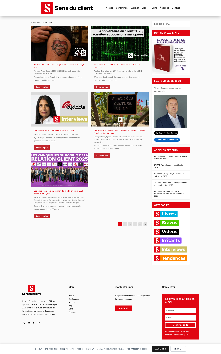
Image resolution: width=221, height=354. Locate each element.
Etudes (36, 200)
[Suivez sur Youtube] (39, 323)
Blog (144, 8)
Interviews (74, 134)
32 (140, 224)
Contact (176, 8)
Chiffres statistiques (69, 71)
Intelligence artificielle (69, 200)
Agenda (135, 8)
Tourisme (68, 203)
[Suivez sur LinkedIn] (29, 323)
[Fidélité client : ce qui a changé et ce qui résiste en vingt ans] (59, 43)
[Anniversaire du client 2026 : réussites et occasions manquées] (120, 43)
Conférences (122, 8)
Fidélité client (47, 74)
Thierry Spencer (46, 71)
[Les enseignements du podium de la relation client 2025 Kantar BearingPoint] (59, 170)
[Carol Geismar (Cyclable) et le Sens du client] (59, 109)
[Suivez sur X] (24, 323)
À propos (164, 8)
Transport (75, 203)
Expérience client (55, 200)
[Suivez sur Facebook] (34, 323)
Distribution (38, 74)
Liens (154, 8)
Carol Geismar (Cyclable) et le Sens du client (54, 130)
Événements (43, 200)
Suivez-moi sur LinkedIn (167, 139)
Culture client (103, 139)
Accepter (160, 349)
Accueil (109, 8)
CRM (78, 71)
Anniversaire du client (129, 71)
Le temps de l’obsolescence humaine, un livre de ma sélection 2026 (169, 193)
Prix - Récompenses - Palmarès (53, 203)
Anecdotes (126, 137)
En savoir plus (42, 87)
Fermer (178, 349)
